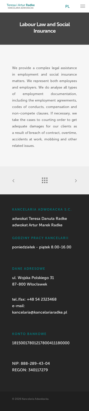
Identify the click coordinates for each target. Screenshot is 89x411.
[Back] (44, 179)
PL (67, 6)
